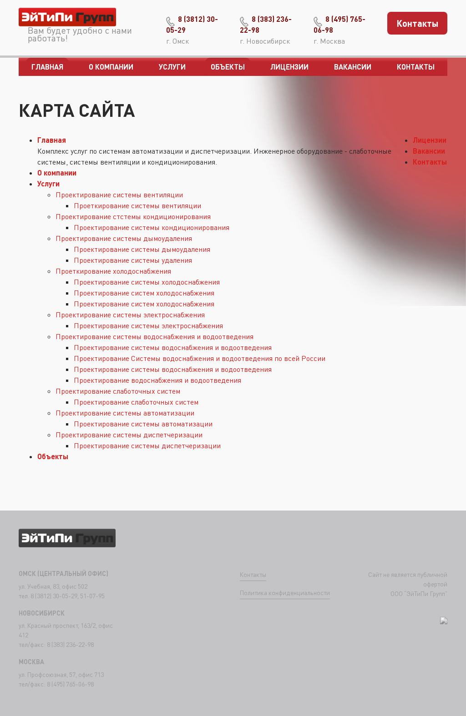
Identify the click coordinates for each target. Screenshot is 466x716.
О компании (111, 66)
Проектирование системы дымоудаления (124, 238)
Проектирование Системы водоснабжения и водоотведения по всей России (199, 358)
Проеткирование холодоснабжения (113, 270)
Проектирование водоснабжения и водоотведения (157, 380)
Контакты (417, 23)
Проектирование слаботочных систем (118, 391)
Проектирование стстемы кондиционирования (133, 216)
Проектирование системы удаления (133, 260)
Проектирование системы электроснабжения (130, 314)
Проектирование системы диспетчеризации (129, 434)
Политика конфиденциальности (285, 592)
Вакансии (352, 66)
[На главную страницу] (67, 19)
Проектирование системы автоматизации (125, 412)
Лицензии (289, 66)
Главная (47, 66)
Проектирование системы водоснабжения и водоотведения (154, 336)
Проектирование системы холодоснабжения (147, 281)
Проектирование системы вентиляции (119, 194)
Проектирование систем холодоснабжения (144, 292)
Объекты (228, 66)
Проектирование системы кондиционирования (151, 227)
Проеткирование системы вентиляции (137, 205)
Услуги (172, 66)
